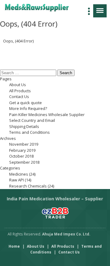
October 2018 (21, 156)
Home (14, 246)
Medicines (18, 174)
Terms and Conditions (29, 132)
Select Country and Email (32, 120)
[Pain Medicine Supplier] (43, 8)
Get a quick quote (25, 102)
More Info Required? (28, 108)
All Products (20, 90)
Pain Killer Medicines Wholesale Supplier (47, 114)
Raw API (16, 180)
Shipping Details (24, 126)
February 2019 (22, 150)
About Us (17, 84)
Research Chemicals (28, 186)
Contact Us (19, 96)
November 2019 (23, 144)
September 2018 (24, 162)
